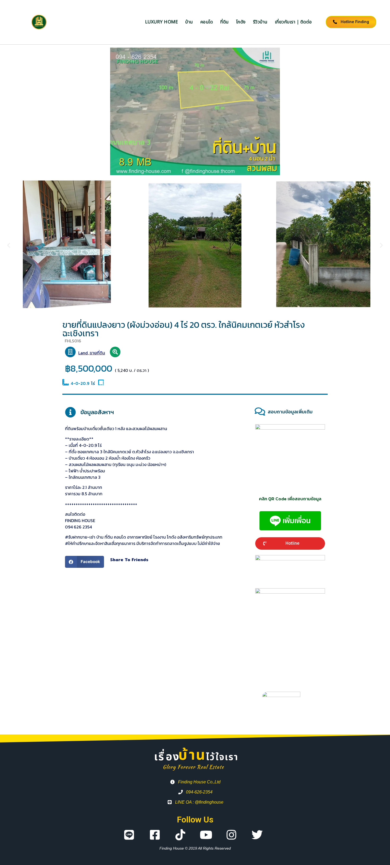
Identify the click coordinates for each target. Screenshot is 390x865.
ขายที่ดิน (97, 353)
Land (83, 353)
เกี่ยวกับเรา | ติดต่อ (293, 22)
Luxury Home (161, 22)
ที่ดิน (224, 22)
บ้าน (189, 22)
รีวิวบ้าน (260, 22)
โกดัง (241, 22)
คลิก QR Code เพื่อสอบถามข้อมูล (290, 498)
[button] (8, 245)
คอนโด (206, 22)
